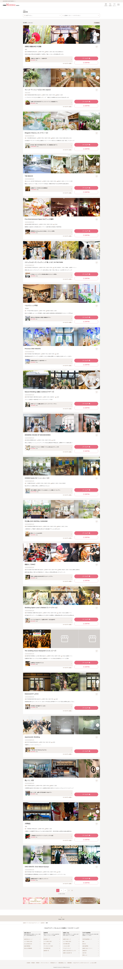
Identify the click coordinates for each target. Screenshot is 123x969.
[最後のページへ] (72, 890)
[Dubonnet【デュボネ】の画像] (61, 682)
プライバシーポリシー (45, 962)
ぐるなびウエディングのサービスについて (81, 962)
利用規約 (33, 962)
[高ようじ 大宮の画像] (61, 768)
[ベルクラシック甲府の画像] (61, 293)
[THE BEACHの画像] (61, 164)
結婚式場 (42, 922)
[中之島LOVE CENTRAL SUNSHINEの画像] (61, 509)
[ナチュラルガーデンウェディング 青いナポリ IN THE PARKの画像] (61, 250)
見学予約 (87, 62)
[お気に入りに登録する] (96, 46)
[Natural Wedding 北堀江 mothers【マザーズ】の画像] (61, 380)
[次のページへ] (68, 890)
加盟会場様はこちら (62, 962)
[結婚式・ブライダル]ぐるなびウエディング (31, 922)
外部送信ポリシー (53, 962)
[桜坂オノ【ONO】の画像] (61, 552)
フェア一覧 (87, 58)
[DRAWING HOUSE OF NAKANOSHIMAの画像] (61, 423)
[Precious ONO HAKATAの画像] (61, 336)
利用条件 (37, 962)
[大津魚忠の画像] (61, 811)
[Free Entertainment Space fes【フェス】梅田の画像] (61, 207)
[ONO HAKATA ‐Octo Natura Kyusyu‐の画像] (61, 854)
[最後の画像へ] (97, 34)
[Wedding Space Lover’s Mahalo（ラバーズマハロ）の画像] (61, 595)
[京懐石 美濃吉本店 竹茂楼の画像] (61, 34)
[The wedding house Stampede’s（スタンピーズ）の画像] (61, 639)
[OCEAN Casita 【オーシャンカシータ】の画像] (61, 466)
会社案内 (28, 962)
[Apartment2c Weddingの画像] (61, 725)
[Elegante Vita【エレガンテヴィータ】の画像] (61, 121)
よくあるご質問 (93, 962)
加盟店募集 (69, 962)
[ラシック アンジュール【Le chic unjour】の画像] (61, 77)
